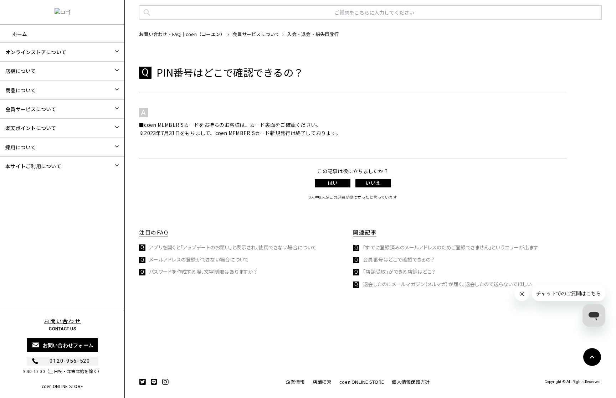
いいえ (372, 182)
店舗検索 (322, 381)
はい (333, 182)
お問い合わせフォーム (68, 345)
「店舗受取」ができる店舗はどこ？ (399, 271)
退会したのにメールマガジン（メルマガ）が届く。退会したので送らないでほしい (447, 284)
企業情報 (295, 381)
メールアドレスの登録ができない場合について (199, 259)
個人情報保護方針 (411, 381)
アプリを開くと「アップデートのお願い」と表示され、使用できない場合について (233, 247)
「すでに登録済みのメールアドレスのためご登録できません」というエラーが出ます (451, 247)
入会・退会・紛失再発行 (313, 34)
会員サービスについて (256, 34)
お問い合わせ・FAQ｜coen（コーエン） (182, 34)
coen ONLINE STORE (62, 386)
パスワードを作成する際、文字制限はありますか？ (203, 271)
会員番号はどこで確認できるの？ (399, 259)
